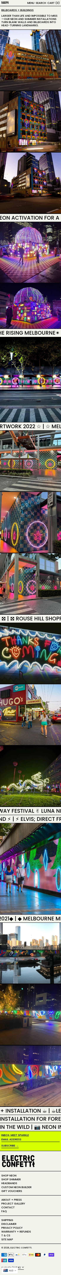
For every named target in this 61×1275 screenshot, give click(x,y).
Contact (8, 1207)
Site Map (7, 1239)
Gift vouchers (11, 1191)
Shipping (7, 1220)
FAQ (4, 1211)
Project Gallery (13, 1203)
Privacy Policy (12, 1228)
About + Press (11, 1200)
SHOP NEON (8, 1175)
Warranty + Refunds (16, 1231)
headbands (9, 1183)
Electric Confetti (21, 1247)
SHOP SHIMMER (11, 1179)
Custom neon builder (16, 1187)
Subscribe (8, 1145)
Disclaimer (8, 1224)
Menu (30, 3)
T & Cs (5, 1235)
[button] (41, 3)
